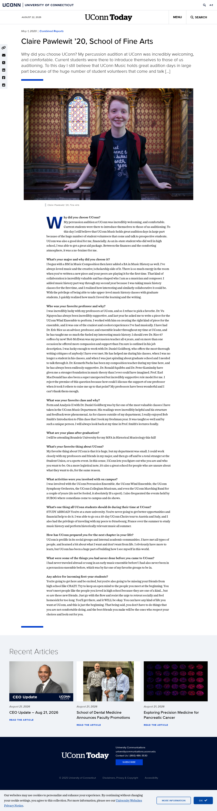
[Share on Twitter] (3, 62)
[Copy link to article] (3, 48)
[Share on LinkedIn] (3, 70)
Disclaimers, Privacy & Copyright (120, 777)
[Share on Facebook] (3, 77)
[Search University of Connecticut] (204, 5)
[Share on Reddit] (3, 85)
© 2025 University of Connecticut (77, 777)
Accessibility (151, 777)
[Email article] (3, 55)
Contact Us (122, 755)
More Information (173, 800)
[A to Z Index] (211, 5)
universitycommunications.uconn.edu (136, 751)
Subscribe (129, 762)
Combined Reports (52, 31)
